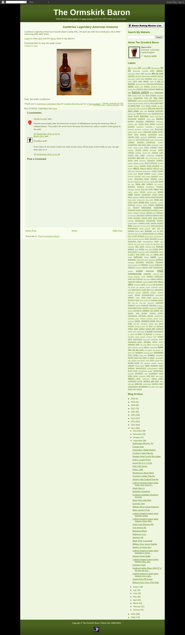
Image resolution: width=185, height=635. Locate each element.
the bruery (148, 350)
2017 (133, 408)
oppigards (154, 287)
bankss (147, 86)
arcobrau (148, 79)
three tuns (143, 355)
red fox (135, 303)
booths (139, 113)
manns (146, 257)
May (135, 597)
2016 (133, 412)
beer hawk (158, 98)
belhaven (160, 100)
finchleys (131, 181)
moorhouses (158, 267)
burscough (159, 129)
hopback (131, 220)
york (134, 389)
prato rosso (146, 297)
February (137, 606)
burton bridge (132, 132)
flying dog (140, 184)
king (135, 236)
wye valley (151, 386)
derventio (142, 160)
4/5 (95, 105)
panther (138, 292)
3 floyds (144, 68)
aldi (142, 73)
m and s (131, 254)
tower (147, 360)
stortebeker (154, 339)
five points (159, 181)
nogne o (160, 279)
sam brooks (141, 313)
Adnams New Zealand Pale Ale (145, 479)
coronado (153, 150)
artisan (155, 79)
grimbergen (153, 202)
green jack (158, 200)
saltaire (156, 310)
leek (161, 241)
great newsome (157, 197)
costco (160, 150)
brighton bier (132, 124)
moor (151, 267)
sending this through (73, 104)
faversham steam (141, 179)
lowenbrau (141, 252)
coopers (130, 150)
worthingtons (133, 386)
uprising (154, 363)
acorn (152, 71)
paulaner (153, 292)
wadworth (154, 365)
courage (155, 153)
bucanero (138, 129)
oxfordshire (158, 290)
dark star (141, 158)
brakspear (144, 116)
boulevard (156, 113)
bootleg (145, 113)
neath (143, 276)
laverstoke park (134, 241)
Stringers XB (138, 537)
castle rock (131, 140)
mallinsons (138, 257)
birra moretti (132, 108)
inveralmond (133, 228)
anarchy (154, 76)
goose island (157, 194)
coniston (153, 147)
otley (148, 290)
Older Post (117, 230)
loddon (141, 249)
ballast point (139, 86)
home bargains (134, 218)
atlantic (146, 81)
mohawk (131, 267)
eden (161, 168)
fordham (150, 184)
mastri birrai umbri (142, 260)
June (135, 593)
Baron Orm (39, 136)
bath (129, 95)
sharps (137, 321)
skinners (160, 326)
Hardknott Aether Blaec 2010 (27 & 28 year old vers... (147, 569)
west (146, 373)
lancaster (153, 239)
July (135, 590)
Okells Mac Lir (139, 488)
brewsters (140, 121)
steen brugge (140, 337)
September (138, 441)
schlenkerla (132, 316)
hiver (154, 213)
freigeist (137, 189)
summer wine (133, 344)
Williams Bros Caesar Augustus (146, 507)
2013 (133, 421)
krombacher (157, 236)
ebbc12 (136, 168)
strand (161, 339)
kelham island (148, 233)
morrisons (150, 271)
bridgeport (159, 121)
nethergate (159, 276)
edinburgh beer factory (143, 171)
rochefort (160, 305)
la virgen (142, 239)
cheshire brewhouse (146, 142)
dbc (159, 158)
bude (152, 129)
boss (149, 113)
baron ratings (72, 19)
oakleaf (145, 282)
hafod (145, 205)
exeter (161, 176)
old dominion (158, 284)
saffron (130, 310)
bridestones (150, 121)
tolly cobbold (132, 360)
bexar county (151, 106)
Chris (40, 38)
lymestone (154, 252)
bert (148, 103)
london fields (158, 249)
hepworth (131, 210)
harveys (136, 207)
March (136, 603)
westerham (153, 373)
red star (142, 303)
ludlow (147, 252)
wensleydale (158, 371)
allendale (138, 76)
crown (142, 155)
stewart (160, 337)
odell (155, 282)
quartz (160, 300)
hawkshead (158, 207)
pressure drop (158, 297)
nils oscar (146, 279)
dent (136, 160)
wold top (138, 384)
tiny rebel (143, 358)
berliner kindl (142, 103)
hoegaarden (132, 215)
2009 (133, 617)
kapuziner (131, 233)
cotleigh (131, 153)
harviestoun (146, 207)
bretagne (141, 119)
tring (161, 360)
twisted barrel (133, 363)
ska (154, 326)
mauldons (152, 260)
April (135, 600)
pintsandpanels (148, 295)
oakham (139, 282)
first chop (147, 181)
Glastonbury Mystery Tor (143, 443)
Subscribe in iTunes (31, 45)
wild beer (151, 376)
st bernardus (158, 331)
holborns (148, 215)
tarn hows (155, 344)
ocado (150, 282)
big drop (160, 106)
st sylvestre (157, 334)
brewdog (159, 119)
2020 (133, 399)
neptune (150, 276)
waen (161, 365)
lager (147, 239)
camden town (133, 137)
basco (152, 93)
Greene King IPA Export (142, 579)
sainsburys (137, 310)
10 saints (134, 68)
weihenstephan (152, 368)
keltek (156, 233)
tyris (141, 363)
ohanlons (137, 284)
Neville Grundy (40, 119)
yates (130, 389)
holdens (156, 215)
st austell (149, 331)
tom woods (141, 360)
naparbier (147, 274)
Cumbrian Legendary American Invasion (90, 27)
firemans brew (138, 181)
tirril (148, 358)
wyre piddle (159, 386)
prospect (131, 300)
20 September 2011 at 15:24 (47, 134)
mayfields (159, 260)
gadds (130, 192)
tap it (149, 344)
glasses (137, 194)
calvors (161, 134)
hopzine (160, 220)
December (137, 431)
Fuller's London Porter (142, 460)
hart (129, 207)
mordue (130, 271)
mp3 (121, 105)
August (136, 587)
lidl (151, 244)
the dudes (156, 350)
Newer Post (31, 230)
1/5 (129, 68)
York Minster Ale (139, 528)
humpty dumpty (157, 223)
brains (136, 116)
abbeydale (136, 71)
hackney (139, 205)
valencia (160, 363)
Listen (27, 38)
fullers (156, 189)
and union (131, 79)
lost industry (132, 252)
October (136, 437)
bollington (159, 111)
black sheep (133, 111)
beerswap (153, 100)
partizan (145, 292)
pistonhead (159, 295)
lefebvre (130, 244)
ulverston (147, 363)
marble (153, 257)
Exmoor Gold (138, 447)
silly (147, 326)
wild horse (159, 376)
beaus (130, 98)
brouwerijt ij (150, 127)
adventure (131, 73)
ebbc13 (143, 168)
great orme (141, 200)
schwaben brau (133, 318)
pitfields (131, 297)
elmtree (147, 174)
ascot (135, 81)
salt (151, 310)
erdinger (130, 176)
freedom (160, 187)
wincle (140, 381)
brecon (152, 116)
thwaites (151, 355)
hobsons (159, 213)
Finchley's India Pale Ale (143, 453)
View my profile (150, 56)
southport (159, 329)
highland (143, 213)
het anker (154, 210)
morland (139, 271)
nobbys (153, 279)
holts (161, 215)
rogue (139, 308)
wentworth (139, 373)
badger (131, 86)
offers (130, 284)
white (161, 373)
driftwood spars (138, 163)
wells (135, 371)
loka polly (148, 249)
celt (137, 140)
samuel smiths (156, 313)
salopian (145, 310)
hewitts (161, 210)
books (130, 113)
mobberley (159, 265)
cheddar (131, 142)
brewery (131, 121)
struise (161, 342)
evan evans (146, 176)
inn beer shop (145, 226)
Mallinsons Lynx (139, 534)
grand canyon (145, 197)
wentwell (131, 373)
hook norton (158, 218)
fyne (161, 189)
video (147, 365)
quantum (154, 300)
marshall (160, 257)
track (152, 360)
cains (136, 134)
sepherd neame (152, 318)
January (136, 610)
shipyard (136, 324)
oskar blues (136, 290)
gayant (136, 192)
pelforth (130, 295)
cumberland (150, 155)
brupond (131, 129)
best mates (154, 103)
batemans (159, 92)
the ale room (138, 350)
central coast (144, 140)
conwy (160, 147)
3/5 (148, 68)
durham (143, 166)
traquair (157, 360)
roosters (145, 308)
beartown (160, 95)
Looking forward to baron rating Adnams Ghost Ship (145, 520)
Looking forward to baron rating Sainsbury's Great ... (145, 552)
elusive (153, 174)
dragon (130, 163)
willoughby (146, 379)
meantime (159, 262)
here (55, 108)
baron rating (94, 104)
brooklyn (131, 127)
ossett (143, 290)
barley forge (132, 89)
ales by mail (157, 73)
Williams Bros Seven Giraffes (145, 544)
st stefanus (147, 334)
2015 (133, 415)
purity (141, 300)
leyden (148, 244)
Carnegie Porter (139, 565)
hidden (130, 213)
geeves (142, 192)
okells (143, 284)
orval (129, 290)
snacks (142, 329)
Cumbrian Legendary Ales (49, 104)
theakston (139, 352)
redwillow (159, 303)
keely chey (138, 233)
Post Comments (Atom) (49, 236)
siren (151, 326)
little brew (156, 244)
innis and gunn (157, 226)
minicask (151, 265)
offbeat (160, 282)
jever (154, 231)
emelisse (160, 174)
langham (160, 239)
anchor (160, 76)
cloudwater (155, 145)
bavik (139, 95)
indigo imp (136, 226)
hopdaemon (140, 220)
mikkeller (144, 265)
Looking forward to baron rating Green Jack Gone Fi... (145, 484)
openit (148, 287)
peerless (160, 292)
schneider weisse (145, 316)
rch (129, 303)
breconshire (159, 116)
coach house (138, 147)
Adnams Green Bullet (141, 556)
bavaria (134, 95)
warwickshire (141, 368)
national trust (158, 274)
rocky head (132, 308)
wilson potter (157, 379)
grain (130, 197)
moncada (138, 267)
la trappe (135, 239)
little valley (139, 247)
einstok (160, 171)
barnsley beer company (146, 89)
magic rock (158, 254)
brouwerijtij (159, 127)
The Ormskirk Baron (91, 12)
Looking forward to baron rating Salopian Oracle (145, 514)
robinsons (153, 305)
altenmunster (146, 76)
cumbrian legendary (113, 105)
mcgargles (140, 262)
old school (131, 287)
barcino (160, 86)
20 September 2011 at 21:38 (47, 154)
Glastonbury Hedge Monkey (144, 450)
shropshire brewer (146, 324)
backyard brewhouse (154, 84)
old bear (149, 284)
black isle (159, 108)
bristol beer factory (147, 124)
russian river (153, 308)
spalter (130, 331)
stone (130, 339)
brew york (151, 119)
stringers (147, 342)
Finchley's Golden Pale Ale (144, 476)
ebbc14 (149, 168)
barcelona (154, 86)
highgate (136, 213)
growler (160, 202)
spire (134, 331)
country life (146, 153)
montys (145, 267)
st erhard (131, 334)
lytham (161, 252)
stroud (154, 342)
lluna (136, 249)
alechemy (148, 73)
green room (133, 202)
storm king (146, 339)
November (137, 434)
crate (161, 153)
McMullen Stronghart (141, 491)
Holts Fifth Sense (140, 466)
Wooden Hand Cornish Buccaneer (147, 456)
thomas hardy (148, 352)
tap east (143, 344)
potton (138, 297)
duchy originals (151, 163)
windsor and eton (151, 381)
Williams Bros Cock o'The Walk (146, 582)
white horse (133, 376)
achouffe (145, 71)
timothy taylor (133, 358)
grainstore (135, 197)
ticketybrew (159, 355)
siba (156, 324)
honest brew (147, 218)
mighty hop (136, 265)
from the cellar (147, 189)
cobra (146, 147)
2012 (133, 425)
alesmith (131, 76)
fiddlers (160, 179)
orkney (161, 287)
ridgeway (131, 305)
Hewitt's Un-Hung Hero (142, 547)
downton (159, 160)
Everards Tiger (139, 504)
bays (143, 95)
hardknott (159, 205)
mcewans (131, 262)
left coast (137, 244)
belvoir (130, 103)
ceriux (152, 140)
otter (152, 290)
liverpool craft (150, 247)
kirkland (141, 236)
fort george (159, 184)
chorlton (160, 142)
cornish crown (141, 150)
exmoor (130, 179)
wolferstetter (147, 384)
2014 (133, 418)
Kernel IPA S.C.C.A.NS (142, 463)
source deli (150, 329)
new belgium (137, 279)
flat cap (131, 184)
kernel (160, 233)
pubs (137, 300)
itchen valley (139, 231)
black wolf (143, 111)
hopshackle (150, 220)
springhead (140, 331)
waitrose (131, 368)
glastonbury (146, 194)
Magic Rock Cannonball (142, 541)
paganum (131, 292)
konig (151, 236)
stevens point (151, 337)
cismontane (132, 145)
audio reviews (87, 19)
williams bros (134, 378)
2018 (133, 405)
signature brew (140, 326)
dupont (136, 166)
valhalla (131, 365)
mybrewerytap (134, 273)
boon (134, 113)
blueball (151, 111)
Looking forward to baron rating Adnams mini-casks (145, 575)
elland (140, 174)
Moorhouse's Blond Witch (143, 473)
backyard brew (141, 84)
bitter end (151, 108)
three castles (133, 355)
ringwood (144, 305)
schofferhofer (158, 316)
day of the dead (151, 158)
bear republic (151, 95)
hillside (149, 213)
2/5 (139, 68)
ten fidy (140, 347)
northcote (131, 282)
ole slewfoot (140, 287)
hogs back (141, 215)
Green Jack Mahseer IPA (143, 524)
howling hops (144, 223)
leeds (156, 241)
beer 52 (148, 98)
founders (131, 187)
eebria (154, 171)
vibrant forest (139, 365)
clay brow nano (144, 145)
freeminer (131, 189)
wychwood (143, 386)
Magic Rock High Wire (142, 500)
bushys (140, 132)
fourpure (140, 187)
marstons (132, 260)
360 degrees (155, 68)
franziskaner (150, 187)
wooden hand (157, 384)
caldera (143, 134)
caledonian (152, 134)
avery (152, 81)
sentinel (142, 318)
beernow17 (132, 100)
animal (138, 79)
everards (154, 176)
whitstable (142, 376)
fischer (152, 181)
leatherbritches (148, 241)
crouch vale (133, 155)
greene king (144, 202)
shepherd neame (148, 321)
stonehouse (137, 339)
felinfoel (154, 179)
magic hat (149, 254)
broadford (160, 124)
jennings (148, 231)
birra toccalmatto (141, 108)
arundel (160, 79)
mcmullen (150, 262)
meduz (130, 265)
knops (147, 236)
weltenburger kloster (145, 371)
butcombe (147, 132)
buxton (154, 132)
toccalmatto (159, 358)
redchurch (150, 303)
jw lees (160, 231)
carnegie (160, 137)
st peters (139, 334)
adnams (160, 71)
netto (130, 279)
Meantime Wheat (140, 531)
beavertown (138, 98)
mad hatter (140, 254)
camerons (143, 137)
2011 (133, 428)
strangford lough (135, 342)
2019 (133, 402)
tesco (146, 347)
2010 (133, 614)
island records (144, 228)
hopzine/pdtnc (132, 223)
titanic (152, 358)
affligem (137, 73)
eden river (131, 171)
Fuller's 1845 (138, 470)
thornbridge (158, 352)
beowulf (135, 103)
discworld (151, 160)
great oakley (132, 200)
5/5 (129, 70)
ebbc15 (156, 168)
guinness (131, 205)
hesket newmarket (143, 210)
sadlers (160, 308)
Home (74, 230)
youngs (139, 389)
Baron (53, 38)
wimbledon (132, 381)
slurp (136, 329)
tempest (135, 347)
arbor (142, 79)
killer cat (130, 236)
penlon (137, 295)
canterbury (152, 137)
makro (130, 257)
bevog (143, 106)
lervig (143, 244)
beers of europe (142, 100)
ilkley (130, 226)
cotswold (138, 153)
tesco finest (153, 347)
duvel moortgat (153, 166)
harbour (151, 205)
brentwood (132, 119)
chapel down (159, 140)
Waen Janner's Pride (141, 510)
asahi (130, 81)
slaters (130, 329)
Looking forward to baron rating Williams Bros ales (145, 560)
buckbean (145, 129)
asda (140, 81)
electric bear (132, 174)
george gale (151, 192)
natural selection (134, 276)
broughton (140, 127)
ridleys (138, 305)
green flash (149, 200)
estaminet (137, 176)
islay (154, 228)
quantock (147, 300)
